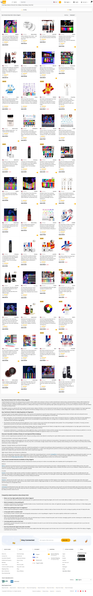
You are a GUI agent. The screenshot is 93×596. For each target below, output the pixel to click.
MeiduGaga (16, 222)
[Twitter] (83, 591)
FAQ (18, 562)
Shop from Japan (21, 587)
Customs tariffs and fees (7, 566)
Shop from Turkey (59, 587)
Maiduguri (64, 566)
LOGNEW (73, 222)
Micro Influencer (5, 571)
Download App (20, 554)
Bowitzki (54, 160)
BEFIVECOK (16, 160)
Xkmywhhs (16, 317)
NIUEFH (17, 191)
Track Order (4, 564)
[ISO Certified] (14, 581)
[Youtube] (80, 591)
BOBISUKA (16, 65)
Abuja (63, 569)
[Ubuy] (3, 2)
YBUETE (35, 348)
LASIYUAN (54, 34)
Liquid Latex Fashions (34, 317)
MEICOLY (54, 65)
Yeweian (35, 254)
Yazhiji (74, 128)
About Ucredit (20, 564)
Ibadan (64, 558)
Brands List (19, 556)
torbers (73, 34)
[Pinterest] (85, 591)
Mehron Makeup (34, 34)
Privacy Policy (45, 591)
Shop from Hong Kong (31, 587)
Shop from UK (13, 587)
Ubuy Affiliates (20, 571)
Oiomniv (54, 128)
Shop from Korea (41, 587)
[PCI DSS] (5, 581)
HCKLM (54, 285)
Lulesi (17, 97)
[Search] (60, 2)
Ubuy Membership (6, 573)
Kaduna (64, 560)
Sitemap (4, 562)
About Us (4, 554)
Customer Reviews (21, 558)
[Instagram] (78, 591)
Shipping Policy (5, 569)
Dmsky (36, 65)
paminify (54, 254)
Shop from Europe (69, 587)
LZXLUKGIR (73, 348)
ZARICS (73, 317)
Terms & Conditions (36, 591)
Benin (63, 564)
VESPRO (35, 191)
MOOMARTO (35, 128)
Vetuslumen (72, 65)
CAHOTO (17, 348)
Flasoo (36, 97)
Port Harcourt (65, 562)
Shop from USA (5, 587)
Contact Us (4, 556)
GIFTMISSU (54, 380)
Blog (18, 569)
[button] (67, 2)
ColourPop (73, 97)
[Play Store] (81, 559)
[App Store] (81, 556)
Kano (63, 556)
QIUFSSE (17, 285)
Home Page (4, 5)
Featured (72, 15)
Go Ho (55, 317)
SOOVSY (54, 222)
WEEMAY (54, 97)
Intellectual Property (6, 560)
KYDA (74, 191)
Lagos (63, 554)
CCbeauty (35, 160)
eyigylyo (17, 34)
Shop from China (50, 587)
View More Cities (66, 571)
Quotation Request (6, 558)
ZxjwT (55, 348)
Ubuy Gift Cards (20, 566)
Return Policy (20, 560)
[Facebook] (76, 591)
